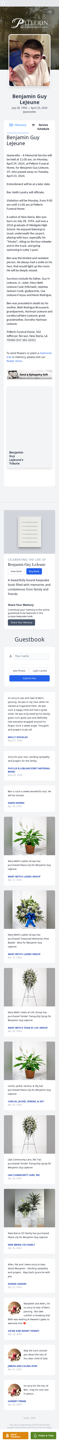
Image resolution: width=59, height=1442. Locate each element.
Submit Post (29, 678)
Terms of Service (38, 1427)
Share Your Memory (21, 622)
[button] (29, 836)
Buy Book (34, 571)
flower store (14, 361)
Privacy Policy (20, 1427)
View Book (16, 571)
